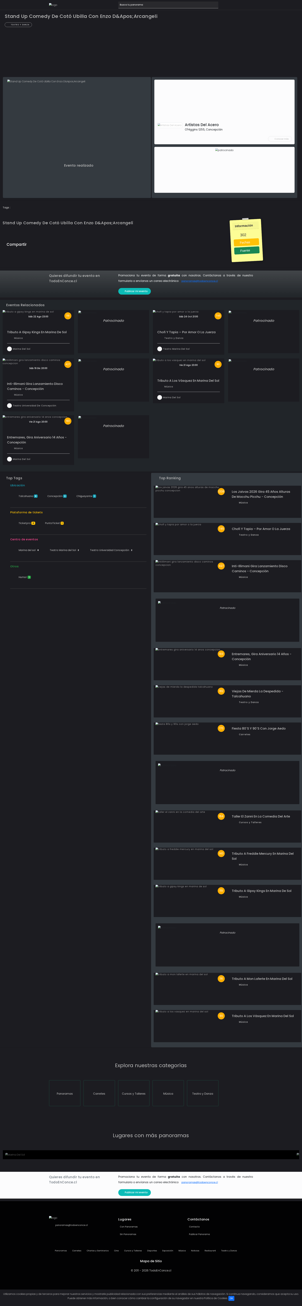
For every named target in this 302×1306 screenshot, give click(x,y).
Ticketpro (26, 523)
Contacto (194, 1226)
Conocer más (281, 138)
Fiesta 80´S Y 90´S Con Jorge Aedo (259, 728)
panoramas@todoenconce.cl (199, 281)
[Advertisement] (151, 54)
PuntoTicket (53, 523)
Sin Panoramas (128, 1234)
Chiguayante (85, 496)
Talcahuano (27, 496)
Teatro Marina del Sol (64, 550)
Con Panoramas (129, 1226)
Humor (24, 577)
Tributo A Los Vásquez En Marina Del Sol (188, 380)
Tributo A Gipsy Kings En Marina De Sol (37, 332)
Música (18, 338)
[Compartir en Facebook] (37, 243)
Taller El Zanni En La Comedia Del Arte (261, 816)
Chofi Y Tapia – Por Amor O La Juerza (186, 332)
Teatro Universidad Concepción (110, 550)
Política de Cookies (215, 1298)
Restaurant (210, 1250)
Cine (116, 1250)
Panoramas (60, 1250)
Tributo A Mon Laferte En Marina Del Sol (262, 979)
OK (231, 1298)
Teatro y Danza (19, 24)
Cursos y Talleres (250, 822)
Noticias (194, 1250)
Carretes (244, 734)
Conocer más (23, 1155)
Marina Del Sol (21, 348)
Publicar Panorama (199, 1234)
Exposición (167, 1250)
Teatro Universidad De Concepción (34, 405)
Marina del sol (28, 550)
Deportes (152, 1250)
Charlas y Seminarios (97, 1250)
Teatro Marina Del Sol (176, 348)
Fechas (244, 242)
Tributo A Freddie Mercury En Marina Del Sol (263, 856)
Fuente (244, 251)
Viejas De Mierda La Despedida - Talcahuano (257, 693)
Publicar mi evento (136, 291)
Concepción (56, 496)
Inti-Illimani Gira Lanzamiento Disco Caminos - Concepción (35, 386)
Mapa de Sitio (151, 1261)
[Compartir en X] (43, 243)
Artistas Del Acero (202, 124)
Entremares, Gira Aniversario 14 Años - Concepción (37, 440)
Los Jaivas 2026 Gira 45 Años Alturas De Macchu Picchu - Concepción (261, 494)
